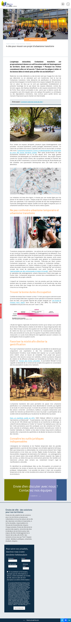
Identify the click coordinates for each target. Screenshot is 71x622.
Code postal (12, 564)
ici (12, 599)
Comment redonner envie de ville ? (32, 102)
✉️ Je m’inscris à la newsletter (0, 311)
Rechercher (68, 4)
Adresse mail (25, 565)
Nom (23, 558)
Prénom (11, 558)
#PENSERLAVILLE (35, 39)
